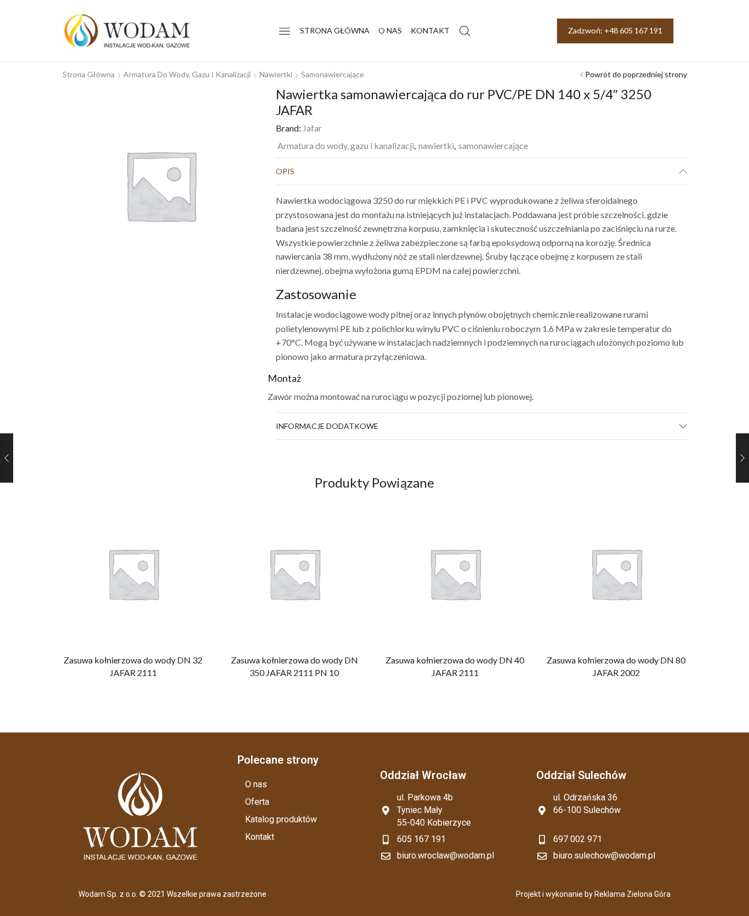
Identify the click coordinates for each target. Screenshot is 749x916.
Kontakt (430, 30)
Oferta (257, 802)
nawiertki (275, 74)
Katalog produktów (281, 819)
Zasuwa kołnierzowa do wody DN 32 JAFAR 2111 (133, 666)
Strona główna (335, 30)
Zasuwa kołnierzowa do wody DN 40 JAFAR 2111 (454, 666)
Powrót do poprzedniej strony (636, 74)
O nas (390, 30)
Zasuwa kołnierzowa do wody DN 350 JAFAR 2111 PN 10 (294, 666)
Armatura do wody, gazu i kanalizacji (187, 74)
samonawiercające (332, 74)
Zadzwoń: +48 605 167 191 (615, 30)
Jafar (312, 128)
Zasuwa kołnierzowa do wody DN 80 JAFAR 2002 (616, 666)
